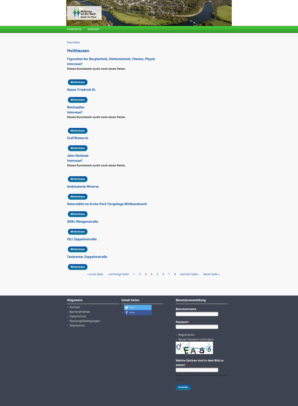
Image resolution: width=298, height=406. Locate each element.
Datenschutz (78, 316)
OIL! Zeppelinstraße (82, 239)
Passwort (183, 322)
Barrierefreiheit (80, 312)
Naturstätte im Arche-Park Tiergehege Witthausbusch (107, 204)
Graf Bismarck (77, 138)
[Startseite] (120, 13)
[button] (138, 307)
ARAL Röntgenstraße (82, 222)
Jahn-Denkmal (77, 156)
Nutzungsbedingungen (85, 321)
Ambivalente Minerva (83, 187)
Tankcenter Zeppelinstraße (87, 257)
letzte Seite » (211, 274)
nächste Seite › (189, 274)
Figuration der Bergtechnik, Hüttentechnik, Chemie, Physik (111, 59)
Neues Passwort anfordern (196, 339)
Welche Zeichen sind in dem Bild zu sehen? (200, 363)
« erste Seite (95, 274)
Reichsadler (76, 107)
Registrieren (186, 335)
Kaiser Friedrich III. (81, 90)
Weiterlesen (79, 82)
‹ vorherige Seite (118, 274)
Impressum (77, 325)
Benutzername (187, 309)
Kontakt (94, 29)
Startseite (74, 29)
